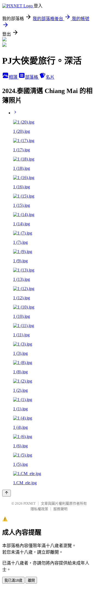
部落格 (32, 77)
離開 (31, 580)
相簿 (14, 77)
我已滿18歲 (13, 580)
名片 (50, 77)
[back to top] (6, 493)
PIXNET (29, 503)
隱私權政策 (39, 509)
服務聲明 (60, 509)
